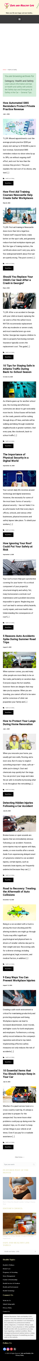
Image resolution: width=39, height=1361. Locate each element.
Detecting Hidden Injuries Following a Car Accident (18, 804)
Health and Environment (10, 1287)
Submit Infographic (9, 1304)
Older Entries (19, 1157)
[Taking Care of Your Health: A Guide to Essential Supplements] (19, 1224)
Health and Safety (9, 178)
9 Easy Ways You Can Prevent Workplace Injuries (19, 979)
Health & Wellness (8, 1265)
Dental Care (6, 1268)
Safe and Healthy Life (27, 1353)
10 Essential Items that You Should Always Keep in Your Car (19, 1073)
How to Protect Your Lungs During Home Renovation (19, 722)
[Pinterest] (11, 1349)
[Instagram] (7, 1349)
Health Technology (8, 1290)
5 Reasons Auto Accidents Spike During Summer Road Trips (19, 639)
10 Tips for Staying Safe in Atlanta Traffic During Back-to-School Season (19, 369)
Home (4, 69)
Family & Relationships (10, 1279)
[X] (14, 1349)
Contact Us (6, 1311)
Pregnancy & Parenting (10, 1272)
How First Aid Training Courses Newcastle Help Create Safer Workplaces (18, 195)
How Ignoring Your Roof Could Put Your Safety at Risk (18, 546)
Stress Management (9, 1276)
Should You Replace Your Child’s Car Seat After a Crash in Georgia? (18, 280)
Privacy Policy (7, 1308)
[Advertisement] (19, 47)
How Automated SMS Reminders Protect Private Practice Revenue (19, 106)
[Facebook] (4, 1349)
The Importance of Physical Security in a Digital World (15, 457)
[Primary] (19, 19)
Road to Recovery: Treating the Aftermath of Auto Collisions (19, 891)
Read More (8, 183)
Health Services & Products (11, 1283)
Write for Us (7, 1300)
